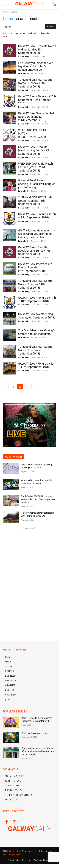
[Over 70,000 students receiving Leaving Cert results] (11, 468)
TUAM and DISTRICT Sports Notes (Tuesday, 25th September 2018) (35, 83)
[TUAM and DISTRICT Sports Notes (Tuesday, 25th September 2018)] (9, 84)
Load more (28, 528)
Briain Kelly (23, 73)
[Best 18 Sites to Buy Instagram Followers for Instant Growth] (11, 722)
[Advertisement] (29, 555)
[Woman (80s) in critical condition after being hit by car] (11, 484)
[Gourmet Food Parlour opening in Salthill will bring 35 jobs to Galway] (9, 185)
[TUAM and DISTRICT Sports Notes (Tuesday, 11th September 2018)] (9, 285)
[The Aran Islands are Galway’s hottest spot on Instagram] (9, 335)
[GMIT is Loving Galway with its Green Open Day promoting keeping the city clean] (9, 235)
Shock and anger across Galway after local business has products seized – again (38, 751)
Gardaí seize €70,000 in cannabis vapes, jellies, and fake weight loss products (38, 499)
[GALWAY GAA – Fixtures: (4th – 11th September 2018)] (9, 368)
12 (13, 387)
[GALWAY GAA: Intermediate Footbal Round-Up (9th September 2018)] (9, 268)
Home (6, 12)
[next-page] (34, 386)
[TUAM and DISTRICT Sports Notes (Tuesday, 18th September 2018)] (9, 202)
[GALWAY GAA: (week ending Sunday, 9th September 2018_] (9, 318)
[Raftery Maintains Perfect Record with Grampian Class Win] (11, 516)
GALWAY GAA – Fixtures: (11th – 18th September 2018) (37, 299)
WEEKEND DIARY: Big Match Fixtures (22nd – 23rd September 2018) (35, 167)
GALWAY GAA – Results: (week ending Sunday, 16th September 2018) (34, 251)
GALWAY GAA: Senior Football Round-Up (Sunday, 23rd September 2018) (36, 117)
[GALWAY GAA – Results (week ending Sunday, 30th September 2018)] (9, 50)
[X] (14, 822)
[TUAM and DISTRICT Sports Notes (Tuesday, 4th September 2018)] (9, 351)
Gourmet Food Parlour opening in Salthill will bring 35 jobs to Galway (36, 184)
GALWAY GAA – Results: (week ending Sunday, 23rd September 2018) (34, 150)
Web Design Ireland (12, 854)
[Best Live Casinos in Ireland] (11, 737)
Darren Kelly (23, 56)
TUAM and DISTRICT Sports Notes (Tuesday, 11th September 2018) (35, 284)
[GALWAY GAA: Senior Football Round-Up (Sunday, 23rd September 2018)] (9, 118)
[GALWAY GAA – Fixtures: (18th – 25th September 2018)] (9, 218)
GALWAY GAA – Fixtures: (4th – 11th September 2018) (36, 365)
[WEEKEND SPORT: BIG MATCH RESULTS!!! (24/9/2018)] (9, 134)
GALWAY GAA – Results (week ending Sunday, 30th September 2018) (37, 49)
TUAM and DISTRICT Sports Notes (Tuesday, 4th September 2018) (35, 350)
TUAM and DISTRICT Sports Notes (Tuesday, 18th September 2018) (35, 201)
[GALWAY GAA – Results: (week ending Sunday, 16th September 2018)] (9, 252)
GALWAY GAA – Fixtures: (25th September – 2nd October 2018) (37, 100)
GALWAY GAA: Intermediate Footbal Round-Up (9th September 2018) (35, 267)
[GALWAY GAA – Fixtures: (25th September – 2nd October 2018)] (9, 101)
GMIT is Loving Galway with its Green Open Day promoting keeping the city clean (37, 234)
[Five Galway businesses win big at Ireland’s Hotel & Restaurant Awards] (9, 67)
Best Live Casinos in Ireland (35, 733)
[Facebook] (6, 822)
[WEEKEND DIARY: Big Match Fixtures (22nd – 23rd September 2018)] (9, 168)
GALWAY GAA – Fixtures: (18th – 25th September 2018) (37, 215)
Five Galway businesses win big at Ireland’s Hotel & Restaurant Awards (35, 66)
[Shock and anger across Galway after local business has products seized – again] (11, 752)
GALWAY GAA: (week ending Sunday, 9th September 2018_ (37, 315)
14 (27, 387)
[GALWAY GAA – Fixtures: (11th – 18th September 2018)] (9, 302)
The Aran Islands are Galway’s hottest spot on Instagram (36, 332)
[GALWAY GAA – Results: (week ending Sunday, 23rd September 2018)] (9, 151)
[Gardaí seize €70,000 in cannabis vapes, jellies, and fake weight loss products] (11, 500)
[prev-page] (5, 386)
